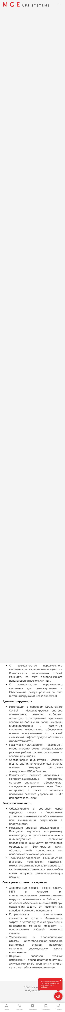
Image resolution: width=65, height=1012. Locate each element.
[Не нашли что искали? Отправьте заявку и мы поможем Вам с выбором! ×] (58, 996)
